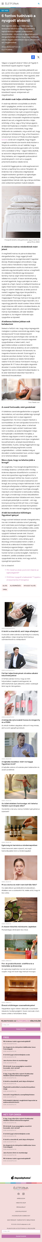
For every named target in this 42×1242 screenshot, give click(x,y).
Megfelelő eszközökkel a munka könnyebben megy (19, 1088)
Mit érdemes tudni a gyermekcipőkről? (17, 1041)
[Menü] (3, 3)
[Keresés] (38, 3)
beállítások (31, 1220)
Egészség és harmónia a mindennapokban (20, 845)
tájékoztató (21, 1220)
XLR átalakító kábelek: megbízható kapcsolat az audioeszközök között (20, 1101)
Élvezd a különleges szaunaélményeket (18, 1005)
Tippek (5, 589)
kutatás (5, 140)
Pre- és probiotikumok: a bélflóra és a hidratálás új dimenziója (18, 964)
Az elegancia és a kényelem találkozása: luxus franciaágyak (19, 1048)
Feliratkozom (21, 1029)
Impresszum (21, 1198)
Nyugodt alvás (30, 586)
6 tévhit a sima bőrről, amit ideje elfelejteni (20, 631)
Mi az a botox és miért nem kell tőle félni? (19, 885)
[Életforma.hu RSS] (23, 1194)
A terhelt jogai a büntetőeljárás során (16, 1055)
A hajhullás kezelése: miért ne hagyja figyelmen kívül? (17, 763)
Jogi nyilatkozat (21, 1211)
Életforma (7, 50)
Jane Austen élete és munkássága (15, 1060)
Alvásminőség (15, 586)
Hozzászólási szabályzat (21, 1215)
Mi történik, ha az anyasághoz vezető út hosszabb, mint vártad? (17, 1067)
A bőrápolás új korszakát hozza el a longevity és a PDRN (21, 721)
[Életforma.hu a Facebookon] (19, 1194)
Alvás (5, 586)
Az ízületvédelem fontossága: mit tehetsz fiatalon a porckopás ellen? (20, 804)
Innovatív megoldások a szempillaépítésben (19, 1095)
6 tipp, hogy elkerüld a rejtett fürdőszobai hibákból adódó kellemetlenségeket (18, 1074)
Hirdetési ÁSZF (21, 1203)
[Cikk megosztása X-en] (38, 57)
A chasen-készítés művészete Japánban (19, 927)
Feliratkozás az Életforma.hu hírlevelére (21, 1228)
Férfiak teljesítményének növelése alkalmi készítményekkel (20, 674)
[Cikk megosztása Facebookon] (33, 57)
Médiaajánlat (21, 1207)
